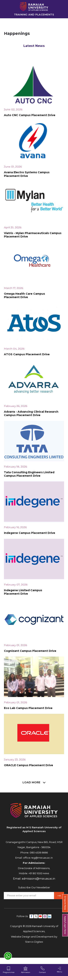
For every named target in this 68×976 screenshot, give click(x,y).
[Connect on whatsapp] (8, 956)
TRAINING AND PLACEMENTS (34, 14)
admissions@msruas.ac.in (38, 878)
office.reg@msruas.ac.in (38, 857)
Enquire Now (65, 903)
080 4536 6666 (39, 852)
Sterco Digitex (34, 941)
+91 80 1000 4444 (39, 873)
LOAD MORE (31, 782)
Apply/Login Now (65, 925)
